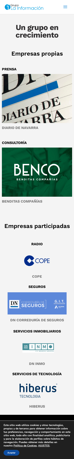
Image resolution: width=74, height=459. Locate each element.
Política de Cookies (25, 445)
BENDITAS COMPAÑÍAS (22, 201)
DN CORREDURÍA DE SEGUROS (37, 320)
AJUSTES (44, 445)
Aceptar (11, 452)
